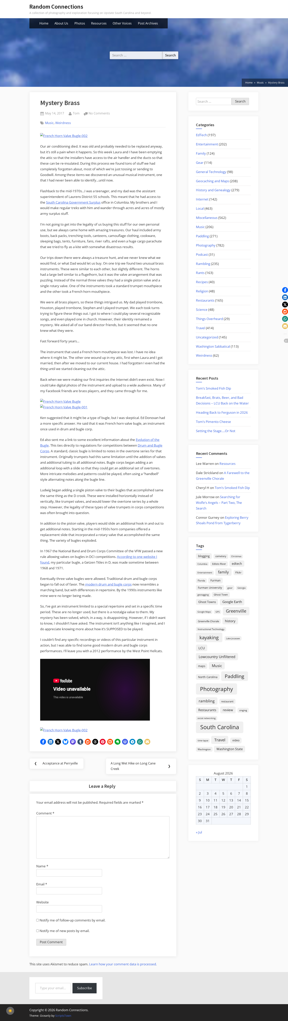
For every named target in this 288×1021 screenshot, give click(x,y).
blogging (204, 556)
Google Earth (232, 601)
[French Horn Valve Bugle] (60, 401)
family (223, 571)
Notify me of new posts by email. (65, 931)
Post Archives (148, 23)
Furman (215, 580)
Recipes (202, 282)
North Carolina (207, 677)
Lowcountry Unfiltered (217, 656)
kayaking (209, 637)
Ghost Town (221, 594)
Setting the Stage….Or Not (215, 431)
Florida (201, 580)
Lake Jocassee (233, 638)
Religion (202, 291)
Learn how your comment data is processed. (123, 964)
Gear (199, 162)
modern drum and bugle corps (108, 584)
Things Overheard (209, 318)
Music (49, 123)
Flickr (238, 572)
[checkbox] (10, 1011)
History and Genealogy (213, 190)
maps (201, 666)
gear (230, 587)
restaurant (227, 701)
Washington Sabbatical (213, 346)
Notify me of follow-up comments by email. (72, 920)
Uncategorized (207, 337)
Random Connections (56, 6)
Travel (200, 328)
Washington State (229, 749)
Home (43, 23)
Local (200, 208)
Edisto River (219, 564)
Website (42, 902)
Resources (99, 23)
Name (42, 866)
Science (201, 309)
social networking (206, 718)
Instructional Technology (211, 629)
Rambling (203, 263)
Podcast (202, 254)
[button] (43, 742)
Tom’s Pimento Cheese (213, 421)
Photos (79, 23)
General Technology (211, 172)
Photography (206, 245)
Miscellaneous (206, 217)
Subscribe (84, 988)
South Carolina (219, 727)
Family (201, 153)
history (230, 620)
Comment (45, 813)
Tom (76, 113)
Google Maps (204, 611)
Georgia (241, 588)
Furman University (210, 587)
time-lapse (203, 740)
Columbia (202, 564)
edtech (237, 563)
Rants (200, 272)
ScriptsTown (63, 1015)
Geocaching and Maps (212, 181)
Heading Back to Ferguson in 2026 (222, 412)
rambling (207, 701)
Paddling (202, 236)
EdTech (201, 135)
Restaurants (205, 300)
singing (243, 710)
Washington (204, 749)
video (235, 740)
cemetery (220, 556)
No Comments (99, 113)
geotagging (203, 594)
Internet (202, 199)
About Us (61, 23)
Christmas (236, 556)
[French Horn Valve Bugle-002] (64, 135)
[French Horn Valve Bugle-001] (64, 407)
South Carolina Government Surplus (73, 202)
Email (41, 884)
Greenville (236, 611)
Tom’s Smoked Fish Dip (213, 388)
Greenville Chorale (208, 621)
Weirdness (63, 123)
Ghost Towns (207, 602)
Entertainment (207, 144)
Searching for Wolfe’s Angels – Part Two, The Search (219, 502)
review (228, 709)
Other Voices (122, 23)
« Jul (199, 832)
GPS (218, 611)
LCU (201, 648)
